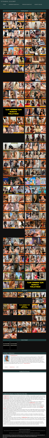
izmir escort (5, 437)
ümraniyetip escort (21, 436)
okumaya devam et (27, 363)
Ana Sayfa (5, 353)
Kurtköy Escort (11, 353)
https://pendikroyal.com (13, 436)
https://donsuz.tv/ (6, 436)
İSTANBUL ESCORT (8, 1)
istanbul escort (28, 436)
